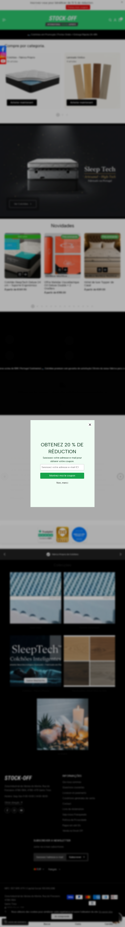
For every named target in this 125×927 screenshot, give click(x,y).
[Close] (90, 425)
